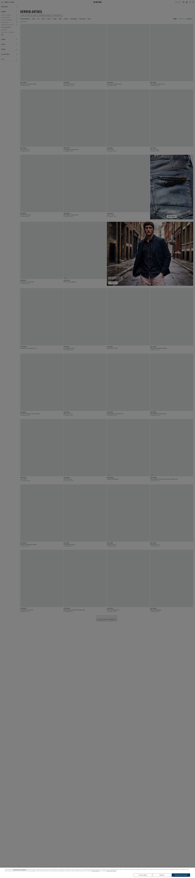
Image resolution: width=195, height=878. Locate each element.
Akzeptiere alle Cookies (181, 875)
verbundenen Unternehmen (19, 869)
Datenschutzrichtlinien (111, 870)
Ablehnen (161, 875)
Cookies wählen (143, 875)
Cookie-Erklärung (95, 870)
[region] (97, 873)
